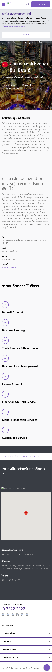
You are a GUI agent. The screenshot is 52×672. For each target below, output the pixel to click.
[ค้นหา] (27, 4)
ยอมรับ (26, 34)
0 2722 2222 (14, 608)
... (19, 43)
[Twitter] (22, 614)
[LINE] (8, 614)
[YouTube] (17, 614)
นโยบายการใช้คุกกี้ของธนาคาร (13, 26)
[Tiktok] (13, 614)
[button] (26, 513)
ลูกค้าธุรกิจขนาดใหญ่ (9, 43)
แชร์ (2, 474)
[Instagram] (27, 614)
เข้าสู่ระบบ (41, 4)
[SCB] (9, 3)
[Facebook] (3, 614)
